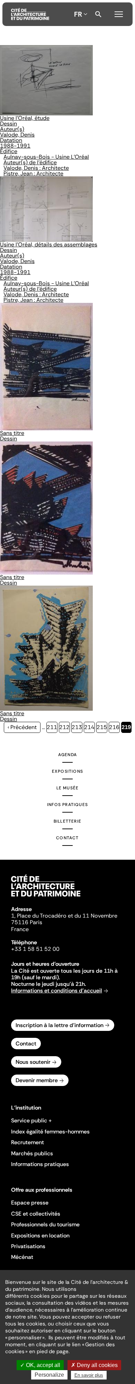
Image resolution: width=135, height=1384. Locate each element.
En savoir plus (88, 1375)
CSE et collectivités (35, 1213)
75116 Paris (26, 922)
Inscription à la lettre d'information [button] (60, 1025)
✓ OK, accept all (40, 1365)
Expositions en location (40, 1235)
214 (89, 727)
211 (52, 727)
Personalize (49, 1375)
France (20, 929)
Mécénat (22, 1257)
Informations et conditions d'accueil (56, 990)
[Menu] (119, 13)
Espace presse (29, 1202)
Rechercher (98, 14)
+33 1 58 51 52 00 (35, 949)
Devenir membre (37, 1080)
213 (77, 727)
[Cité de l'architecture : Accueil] (45, 897)
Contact (67, 838)
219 (127, 728)
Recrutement (27, 1142)
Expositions (67, 771)
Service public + (31, 1120)
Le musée (67, 788)
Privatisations (28, 1246)
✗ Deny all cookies (94, 1365)
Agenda (67, 754)
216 (114, 727)
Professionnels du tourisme (45, 1224)
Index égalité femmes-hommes (50, 1131)
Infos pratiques (67, 804)
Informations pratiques (40, 1164)
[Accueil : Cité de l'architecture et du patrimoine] (30, 14)
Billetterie (67, 821)
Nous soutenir (33, 1062)
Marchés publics (32, 1153)
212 (64, 727)
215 (102, 727)
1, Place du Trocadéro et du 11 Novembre (64, 915)
